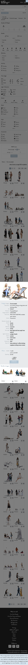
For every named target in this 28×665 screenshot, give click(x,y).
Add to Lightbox (14, 357)
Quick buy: (7, 354)
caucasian (12, 327)
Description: (7, 305)
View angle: (7, 330)
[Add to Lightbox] (13, 381)
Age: (8, 325)
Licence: (7, 318)
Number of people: (5, 321)
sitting (11, 328)
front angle (19, 330)
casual (11, 339)
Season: (7, 336)
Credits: (7, 351)
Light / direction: (6, 334)
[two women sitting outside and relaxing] (7, 374)
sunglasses (12, 345)
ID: (8, 309)
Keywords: (7, 343)
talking (16, 345)
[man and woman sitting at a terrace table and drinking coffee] (20, 374)
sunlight (12, 334)
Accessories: (7, 341)
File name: (7, 311)
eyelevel (12, 332)
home (14, 337)
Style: (8, 339)
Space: (8, 337)
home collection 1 (14, 343)
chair (11, 341)
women (23, 345)
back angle (12, 330)
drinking (23, 343)
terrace (20, 345)
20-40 (11, 325)
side (16, 330)
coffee (19, 343)
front (23, 330)
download (14, 362)
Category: (7, 303)
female (11, 323)
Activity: (7, 328)
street (11, 337)
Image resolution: (6, 312)
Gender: (7, 323)
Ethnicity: (7, 326)
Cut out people (13, 303)
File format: (7, 314)
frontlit (15, 334)
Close (23, 663)
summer (12, 336)
